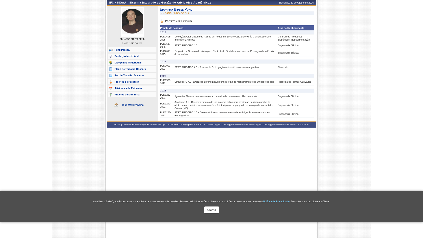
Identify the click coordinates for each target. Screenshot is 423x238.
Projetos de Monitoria (127, 94)
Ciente (211, 210)
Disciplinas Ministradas (128, 62)
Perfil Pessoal (122, 49)
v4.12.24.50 (303, 124)
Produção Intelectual (127, 56)
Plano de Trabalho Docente (130, 69)
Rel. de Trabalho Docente (129, 75)
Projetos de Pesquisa (127, 81)
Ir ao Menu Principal (133, 105)
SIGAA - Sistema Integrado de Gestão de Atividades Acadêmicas (164, 2)
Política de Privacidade (276, 201)
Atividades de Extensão (128, 88)
